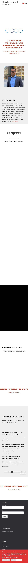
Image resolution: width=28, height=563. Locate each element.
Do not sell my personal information (10, 557)
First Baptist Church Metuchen (7, 531)
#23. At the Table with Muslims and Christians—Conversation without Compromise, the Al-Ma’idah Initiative (12, 458)
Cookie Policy (4, 549)
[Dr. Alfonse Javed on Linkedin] (21, 31)
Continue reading (5, 440)
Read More (21, 557)
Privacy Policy (4, 543)
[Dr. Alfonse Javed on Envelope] (16, 31)
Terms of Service (5, 546)
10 (20, 473)
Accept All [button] (19, 559)
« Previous (6, 471)
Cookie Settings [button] (6, 559)
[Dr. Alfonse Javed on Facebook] (12, 31)
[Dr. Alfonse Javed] (10, 3)
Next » (24, 473)
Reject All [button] (13, 559)
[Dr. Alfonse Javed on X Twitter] (7, 31)
